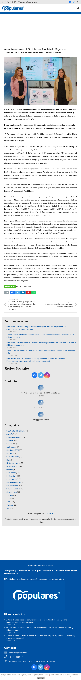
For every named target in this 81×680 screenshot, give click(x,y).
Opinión (9, 469)
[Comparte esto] (12, 292)
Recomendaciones (13, 482)
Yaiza (8, 508)
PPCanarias (11, 476)
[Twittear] (17, 292)
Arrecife (9, 434)
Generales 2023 (12, 456)
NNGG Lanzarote (13, 463)
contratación (11, 447)
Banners (9, 440)
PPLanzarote (11, 479)
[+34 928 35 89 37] (41, 402)
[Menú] (73, 8)
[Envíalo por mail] (6, 292)
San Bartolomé (12, 485)
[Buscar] (78, 8)
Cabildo (9, 444)
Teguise (9, 495)
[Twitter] (74, 2)
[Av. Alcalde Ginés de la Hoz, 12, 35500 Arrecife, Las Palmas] (41, 388)
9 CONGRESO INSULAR (15, 431)
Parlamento (11, 473)
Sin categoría (11, 492)
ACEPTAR (40, 678)
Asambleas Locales (13, 437)
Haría (8, 460)
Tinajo (8, 502)
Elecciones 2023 (12, 450)
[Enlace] (13, 8)
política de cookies (50, 676)
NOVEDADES (11, 466)
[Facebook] (70, 2)
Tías (8, 498)
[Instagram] (77, 2)
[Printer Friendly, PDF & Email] (10, 286)
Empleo (9, 453)
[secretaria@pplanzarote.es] (6, 652)
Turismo (9, 505)
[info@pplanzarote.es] (41, 414)
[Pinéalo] (28, 292)
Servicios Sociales (13, 489)
